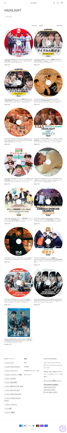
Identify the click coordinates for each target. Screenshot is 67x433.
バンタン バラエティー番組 (13, 374)
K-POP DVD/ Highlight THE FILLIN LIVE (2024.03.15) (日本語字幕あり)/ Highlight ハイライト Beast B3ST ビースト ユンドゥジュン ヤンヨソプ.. (18, 61)
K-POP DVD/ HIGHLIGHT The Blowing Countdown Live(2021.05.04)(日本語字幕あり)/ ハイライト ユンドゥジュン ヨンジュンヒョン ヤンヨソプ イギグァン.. (48, 101)
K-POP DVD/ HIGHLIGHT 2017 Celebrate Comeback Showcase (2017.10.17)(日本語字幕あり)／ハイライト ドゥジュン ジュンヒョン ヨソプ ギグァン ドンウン (48, 220)
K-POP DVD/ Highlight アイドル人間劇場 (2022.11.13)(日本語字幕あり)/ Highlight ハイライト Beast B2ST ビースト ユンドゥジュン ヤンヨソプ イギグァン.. (18, 101)
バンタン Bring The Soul (12, 390)
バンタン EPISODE (10, 378)
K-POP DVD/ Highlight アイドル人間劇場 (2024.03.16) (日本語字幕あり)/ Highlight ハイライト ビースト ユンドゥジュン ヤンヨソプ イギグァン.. (48, 61)
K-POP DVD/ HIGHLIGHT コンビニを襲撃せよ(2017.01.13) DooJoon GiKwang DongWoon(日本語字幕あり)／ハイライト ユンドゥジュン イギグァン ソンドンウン (48, 260)
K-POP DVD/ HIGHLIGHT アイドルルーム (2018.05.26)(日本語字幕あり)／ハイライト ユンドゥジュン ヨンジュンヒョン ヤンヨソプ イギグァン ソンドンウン (18, 180)
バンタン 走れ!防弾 (10, 382)
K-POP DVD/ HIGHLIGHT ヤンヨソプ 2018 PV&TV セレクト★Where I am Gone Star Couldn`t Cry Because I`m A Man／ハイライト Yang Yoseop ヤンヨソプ (48, 180)
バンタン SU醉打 (9, 412)
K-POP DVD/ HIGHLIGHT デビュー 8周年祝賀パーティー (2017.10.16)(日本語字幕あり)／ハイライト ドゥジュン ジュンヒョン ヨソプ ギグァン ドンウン (18, 220)
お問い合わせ (28, 374)
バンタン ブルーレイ (11, 370)
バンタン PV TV (9, 363)
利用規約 (26, 367)
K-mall (35, 429)
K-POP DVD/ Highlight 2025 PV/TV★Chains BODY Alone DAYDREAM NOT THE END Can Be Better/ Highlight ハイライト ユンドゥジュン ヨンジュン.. (48, 301)
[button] (5, 3)
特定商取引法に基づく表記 (31, 370)
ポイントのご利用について (52, 381)
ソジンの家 (8, 408)
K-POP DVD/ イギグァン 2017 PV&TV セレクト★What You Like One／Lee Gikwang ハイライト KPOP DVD (18, 258)
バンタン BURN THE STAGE (12, 394)
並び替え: (34, 25)
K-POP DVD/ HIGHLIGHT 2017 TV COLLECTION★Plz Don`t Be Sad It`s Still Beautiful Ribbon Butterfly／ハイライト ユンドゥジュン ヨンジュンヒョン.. (18, 301)
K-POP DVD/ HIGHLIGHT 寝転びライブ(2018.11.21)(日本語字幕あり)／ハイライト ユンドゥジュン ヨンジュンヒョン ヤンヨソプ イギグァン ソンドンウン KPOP (48, 140)
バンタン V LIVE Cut (10, 404)
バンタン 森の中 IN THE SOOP (13, 386)
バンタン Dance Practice (12, 367)
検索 (25, 362)
